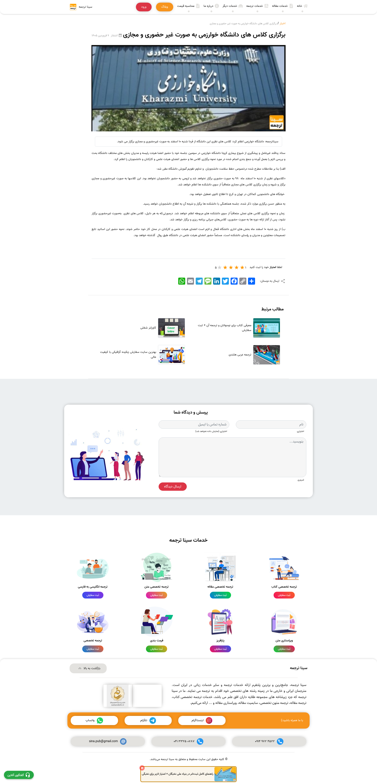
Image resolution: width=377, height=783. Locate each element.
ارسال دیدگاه (172, 486)
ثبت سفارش (284, 595)
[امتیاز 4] (225, 267)
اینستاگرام (198, 720)
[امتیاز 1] (242, 267)
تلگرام (143, 720)
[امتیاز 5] (220, 267)
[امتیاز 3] (231, 267)
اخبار (282, 23)
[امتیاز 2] (237, 267)
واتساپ (90, 720)
